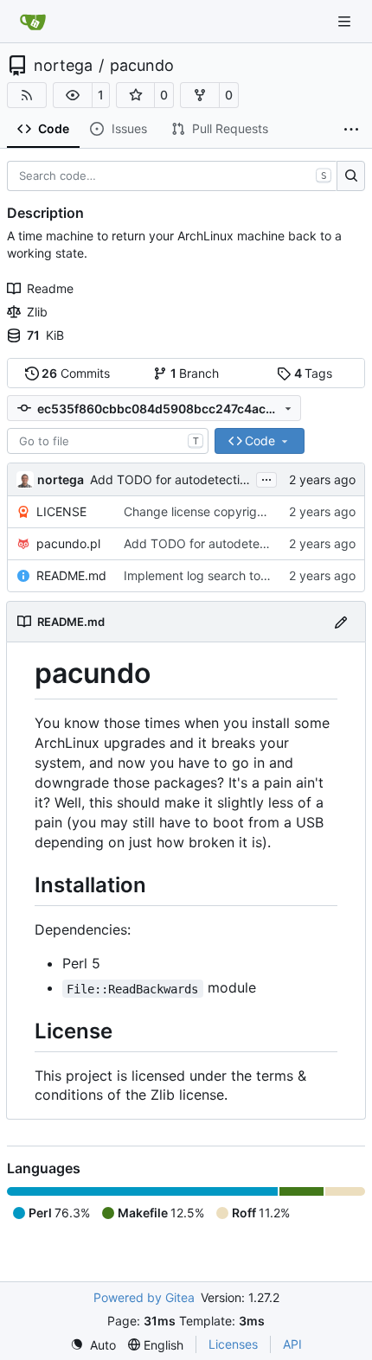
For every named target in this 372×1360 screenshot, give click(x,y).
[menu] (93, 1345)
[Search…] (351, 176)
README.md (71, 575)
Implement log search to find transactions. (243, 575)
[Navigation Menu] (346, 21)
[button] (73, 95)
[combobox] (107, 441)
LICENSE (61, 511)
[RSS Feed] (27, 95)
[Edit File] (341, 621)
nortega (63, 65)
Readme (50, 288)
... (266, 477)
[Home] (33, 21)
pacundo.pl (68, 543)
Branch (195, 373)
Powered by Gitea (144, 1297)
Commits (76, 373)
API (292, 1344)
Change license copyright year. (211, 511)
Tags (313, 373)
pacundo (142, 65)
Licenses (233, 1344)
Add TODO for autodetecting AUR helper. (207, 479)
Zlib (37, 311)
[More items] (351, 130)
